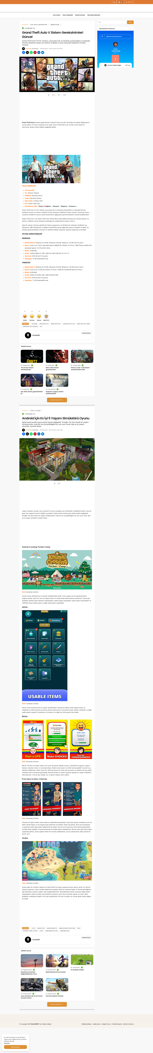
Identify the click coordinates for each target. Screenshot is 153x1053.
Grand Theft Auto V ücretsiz (30, 326)
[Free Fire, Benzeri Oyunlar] (57, 984)
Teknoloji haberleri (93, 15)
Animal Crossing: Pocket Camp (67, 928)
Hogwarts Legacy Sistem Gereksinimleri (54, 393)
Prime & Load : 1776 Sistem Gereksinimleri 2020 (80, 369)
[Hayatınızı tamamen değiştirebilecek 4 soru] (32, 960)
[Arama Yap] (114, 2)
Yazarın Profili (86, 333)
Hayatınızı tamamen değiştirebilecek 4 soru (29, 973)
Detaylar (7, 1043)
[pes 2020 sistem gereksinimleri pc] (32, 380)
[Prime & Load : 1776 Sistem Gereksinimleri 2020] (82, 356)
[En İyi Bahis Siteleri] (82, 959)
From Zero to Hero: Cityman (30, 931)
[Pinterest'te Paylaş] (35, 52)
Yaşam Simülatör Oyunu (51, 931)
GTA (41, 326)
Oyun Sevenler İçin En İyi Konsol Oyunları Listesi (31, 997)
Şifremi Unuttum (128, 1024)
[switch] (120, 2)
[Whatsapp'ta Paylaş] (31, 52)
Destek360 (29, 48)
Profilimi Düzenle (117, 1024)
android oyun (41, 928)
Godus (41, 931)
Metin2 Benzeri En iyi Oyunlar (56, 972)
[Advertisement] (57, 108)
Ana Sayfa (56, 15)
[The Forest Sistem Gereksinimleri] (32, 356)
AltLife (33, 928)
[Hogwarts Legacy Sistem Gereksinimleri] (57, 380)
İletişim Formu (106, 1024)
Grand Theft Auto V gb (69, 323)
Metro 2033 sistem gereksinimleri (52, 369)
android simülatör (52, 928)
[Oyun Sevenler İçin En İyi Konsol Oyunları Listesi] (32, 984)
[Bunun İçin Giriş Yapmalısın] (48, 94)
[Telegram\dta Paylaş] (42, 52)
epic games (34, 323)
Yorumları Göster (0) (56, 400)
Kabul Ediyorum (15, 1047)
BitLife (78, 928)
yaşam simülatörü (64, 931)
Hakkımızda (96, 1024)
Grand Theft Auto (44, 323)
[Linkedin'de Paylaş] (38, 52)
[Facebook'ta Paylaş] (23, 52)
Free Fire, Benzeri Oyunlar (54, 996)
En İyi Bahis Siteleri (77, 970)
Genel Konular (80, 15)
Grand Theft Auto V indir (83, 323)
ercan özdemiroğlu (115, 50)
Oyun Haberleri (67, 15)
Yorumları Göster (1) (56, 1004)
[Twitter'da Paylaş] (27, 52)
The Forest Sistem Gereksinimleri (27, 369)
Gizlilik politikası (86, 1024)
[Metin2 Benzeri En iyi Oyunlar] (57, 960)
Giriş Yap (129, 2)
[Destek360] (28, 335)
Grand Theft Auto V (56, 323)
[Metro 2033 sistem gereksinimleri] (57, 356)
